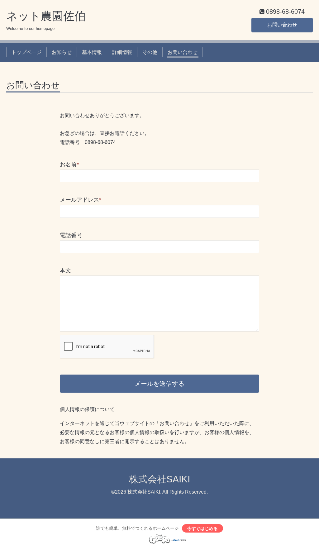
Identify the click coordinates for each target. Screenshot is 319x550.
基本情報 (92, 52)
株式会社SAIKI (159, 479)
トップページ (26, 52)
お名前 (69, 164)
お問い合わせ (282, 24)
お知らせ (62, 52)
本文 (65, 270)
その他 (149, 52)
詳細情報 (122, 52)
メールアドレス (80, 200)
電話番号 (71, 235)
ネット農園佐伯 (46, 16)
